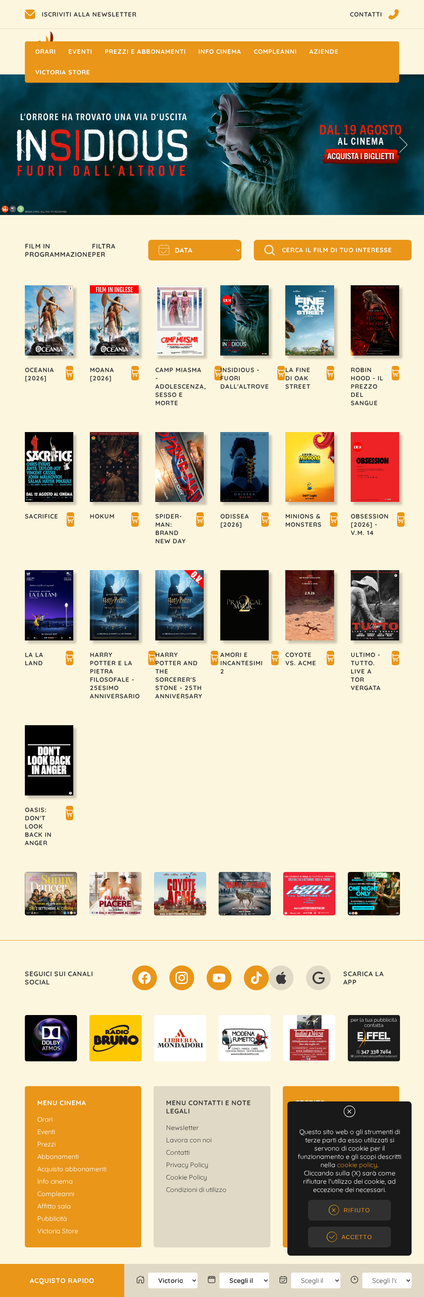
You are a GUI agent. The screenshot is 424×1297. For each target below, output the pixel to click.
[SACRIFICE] (70, 520)
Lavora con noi (189, 1140)
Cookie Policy (186, 1177)
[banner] (51, 893)
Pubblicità (52, 1218)
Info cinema (219, 51)
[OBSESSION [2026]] (401, 520)
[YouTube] (219, 979)
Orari (45, 51)
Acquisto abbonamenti (71, 1169)
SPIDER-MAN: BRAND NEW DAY (170, 528)
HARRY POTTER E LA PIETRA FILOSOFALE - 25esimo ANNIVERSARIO (115, 675)
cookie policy (357, 1165)
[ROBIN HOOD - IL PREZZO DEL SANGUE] (395, 374)
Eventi (80, 51)
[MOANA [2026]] (135, 374)
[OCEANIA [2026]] (69, 374)
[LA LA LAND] (69, 659)
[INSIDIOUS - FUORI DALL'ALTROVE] (281, 374)
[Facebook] (144, 979)
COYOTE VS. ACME (300, 659)
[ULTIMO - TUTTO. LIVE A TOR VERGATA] (395, 659)
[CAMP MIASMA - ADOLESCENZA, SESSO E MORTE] (218, 374)
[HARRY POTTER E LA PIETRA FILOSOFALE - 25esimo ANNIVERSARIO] (152, 659)
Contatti (178, 1152)
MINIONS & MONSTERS (303, 520)
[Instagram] (181, 979)
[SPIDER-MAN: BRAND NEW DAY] (200, 520)
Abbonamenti (58, 1156)
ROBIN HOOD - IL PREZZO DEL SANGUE (367, 386)
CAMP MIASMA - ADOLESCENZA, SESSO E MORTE (180, 386)
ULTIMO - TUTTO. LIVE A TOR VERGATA (366, 671)
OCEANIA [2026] (39, 374)
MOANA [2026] (102, 374)
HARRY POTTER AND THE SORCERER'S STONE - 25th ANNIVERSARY (178, 675)
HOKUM (102, 516)
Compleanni (275, 51)
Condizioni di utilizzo (196, 1189)
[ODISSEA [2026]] (265, 520)
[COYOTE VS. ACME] (330, 659)
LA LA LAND (34, 659)
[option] (51, 893)
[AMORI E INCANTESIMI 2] (275, 659)
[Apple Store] (281, 979)
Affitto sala (54, 1206)
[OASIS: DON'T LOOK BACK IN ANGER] (69, 814)
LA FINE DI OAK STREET (298, 378)
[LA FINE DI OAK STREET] (330, 374)
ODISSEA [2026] (234, 520)
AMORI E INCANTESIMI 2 (241, 663)
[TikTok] (256, 979)
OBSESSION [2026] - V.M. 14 (370, 524)
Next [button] (403, 144)
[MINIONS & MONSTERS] (333, 520)
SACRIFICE (41, 516)
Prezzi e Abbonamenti (145, 51)
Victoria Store (62, 72)
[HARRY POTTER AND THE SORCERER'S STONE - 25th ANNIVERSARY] (214, 659)
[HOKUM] (135, 520)
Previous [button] (20, 144)
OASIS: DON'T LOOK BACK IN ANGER (38, 826)
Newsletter (182, 1127)
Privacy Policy (187, 1165)
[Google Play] (318, 979)
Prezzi (46, 1144)
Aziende (324, 51)
